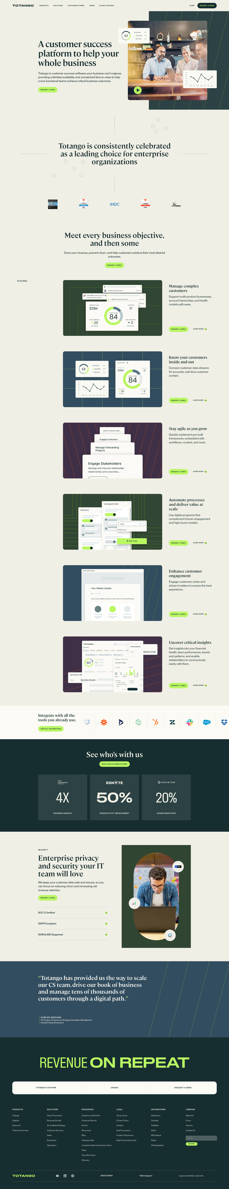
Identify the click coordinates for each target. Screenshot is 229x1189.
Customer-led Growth (91, 1116)
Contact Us (190, 1130)
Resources (86, 1130)
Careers (189, 1125)
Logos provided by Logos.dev (191, 1176)
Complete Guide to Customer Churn (97, 1145)
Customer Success (55, 1130)
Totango (15, 1116)
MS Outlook (156, 1135)
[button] (44, 5)
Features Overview (20, 1130)
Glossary (85, 1160)
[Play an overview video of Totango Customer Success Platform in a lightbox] (167, 60)
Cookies (119, 1125)
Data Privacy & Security (126, 1140)
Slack (153, 1130)
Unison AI (16, 1125)
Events (85, 1125)
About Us (190, 1116)
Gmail (153, 1140)
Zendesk (155, 1121)
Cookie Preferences (124, 1135)
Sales (49, 1135)
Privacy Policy (122, 1121)
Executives (51, 1140)
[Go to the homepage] (23, 6)
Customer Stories (89, 1121)
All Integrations (157, 1145)
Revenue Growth (54, 1121)
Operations (51, 1145)
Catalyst (15, 1121)
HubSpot (155, 1125)
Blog (84, 1135)
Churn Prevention (54, 1116)
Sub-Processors (123, 1130)
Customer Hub (88, 1140)
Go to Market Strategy (56, 1125)
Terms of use (121, 1116)
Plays (84, 1150)
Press (188, 1121)
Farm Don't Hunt (88, 1155)
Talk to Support (145, 1176)
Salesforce (155, 1116)
